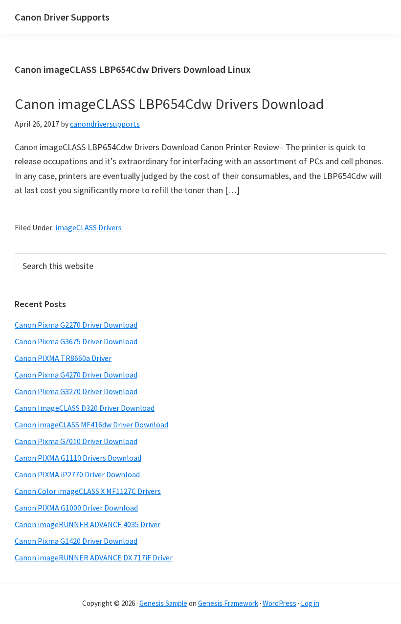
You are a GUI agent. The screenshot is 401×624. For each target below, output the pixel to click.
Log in (310, 603)
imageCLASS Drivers (88, 227)
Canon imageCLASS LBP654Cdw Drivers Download (169, 103)
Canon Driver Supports (62, 17)
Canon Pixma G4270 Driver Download (76, 374)
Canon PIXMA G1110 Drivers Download (78, 458)
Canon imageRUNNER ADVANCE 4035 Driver (87, 524)
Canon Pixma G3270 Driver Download (76, 391)
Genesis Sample (163, 603)
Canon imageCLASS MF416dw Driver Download (91, 424)
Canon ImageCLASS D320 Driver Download (85, 408)
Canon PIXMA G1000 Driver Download (76, 508)
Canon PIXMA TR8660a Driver (63, 358)
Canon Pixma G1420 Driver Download (76, 541)
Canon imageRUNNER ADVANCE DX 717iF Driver (94, 557)
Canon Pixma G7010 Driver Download (76, 441)
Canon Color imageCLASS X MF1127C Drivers (88, 491)
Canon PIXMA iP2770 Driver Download (77, 474)
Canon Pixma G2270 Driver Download (76, 325)
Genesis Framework (228, 603)
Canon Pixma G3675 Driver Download (76, 341)
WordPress (279, 603)
